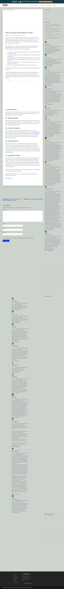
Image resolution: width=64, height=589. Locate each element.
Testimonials (16, 582)
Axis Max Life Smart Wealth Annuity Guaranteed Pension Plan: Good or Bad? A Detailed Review (53, 26)
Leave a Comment (13, 35)
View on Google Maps (27, 583)
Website (4, 232)
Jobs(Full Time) (16, 578)
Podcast (15, 579)
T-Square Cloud (30, 587)
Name (4, 223)
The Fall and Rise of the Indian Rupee (36, 199)
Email (4, 227)
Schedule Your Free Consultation (45, 1)
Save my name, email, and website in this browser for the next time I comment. (18, 237)
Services (15, 580)
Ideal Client (15, 576)
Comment (5, 209)
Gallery (15, 575)
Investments (23, 35)
